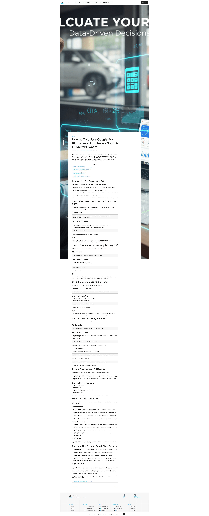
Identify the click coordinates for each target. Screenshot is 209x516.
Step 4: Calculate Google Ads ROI (79, 172)
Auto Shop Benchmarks (107, 2)
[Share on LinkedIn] (63, 145)
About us (77, 2)
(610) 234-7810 (137, 497)
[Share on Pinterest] (63, 143)
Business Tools (97, 2)
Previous (75, 486)
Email (124, 496)
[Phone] (135, 495)
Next (115, 486)
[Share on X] (63, 141)
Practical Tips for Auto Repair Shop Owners (81, 176)
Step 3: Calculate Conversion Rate (79, 170)
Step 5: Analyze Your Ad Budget (79, 173)
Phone (135, 496)
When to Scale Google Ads (78, 174)
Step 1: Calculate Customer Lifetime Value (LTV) (82, 168)
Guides (73, 136)
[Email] (124, 495)
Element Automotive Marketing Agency (84, 150)
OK (124, 514)
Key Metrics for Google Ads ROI (79, 166)
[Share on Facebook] (63, 138)
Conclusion (75, 177)
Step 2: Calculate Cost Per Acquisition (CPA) (81, 169)
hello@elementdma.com (128, 497)
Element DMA (67, 2)
